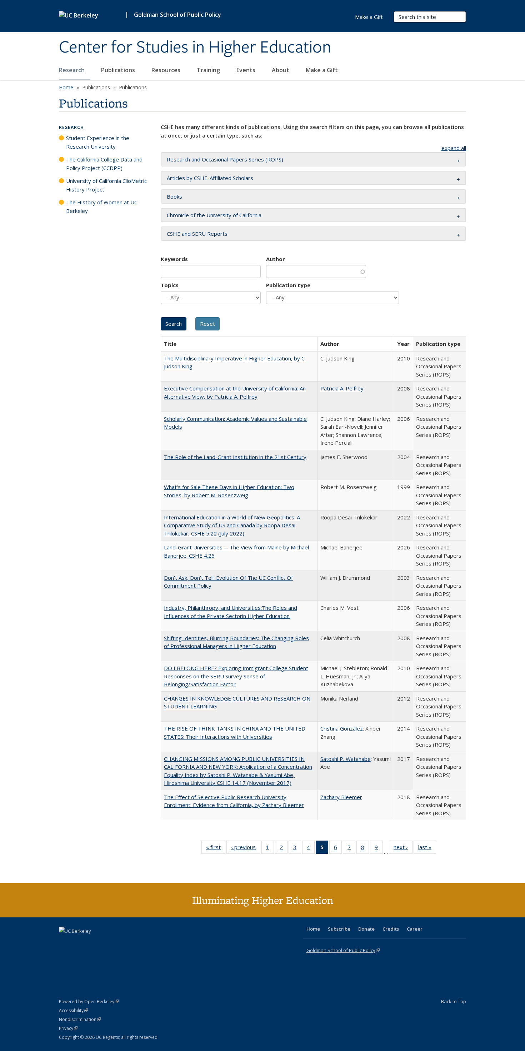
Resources (166, 70)
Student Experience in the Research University (97, 142)
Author (275, 259)
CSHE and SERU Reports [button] (197, 233)
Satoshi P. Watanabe (345, 758)
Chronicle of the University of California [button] (214, 215)
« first (215, 848)
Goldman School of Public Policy (177, 15)
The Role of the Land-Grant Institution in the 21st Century (235, 456)
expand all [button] (453, 147)
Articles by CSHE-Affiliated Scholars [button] (210, 177)
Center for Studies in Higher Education (195, 47)
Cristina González (341, 728)
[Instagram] (107, 943)
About (281, 70)
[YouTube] (93, 943)
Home (66, 87)
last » (427, 848)
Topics (170, 285)
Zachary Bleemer (341, 797)
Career (414, 929)
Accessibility (73, 1010)
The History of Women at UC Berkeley (102, 206)
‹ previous (245, 848)
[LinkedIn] (79, 943)
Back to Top (453, 1001)
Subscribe (339, 929)
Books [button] (174, 196)
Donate (366, 929)
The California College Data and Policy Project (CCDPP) (104, 163)
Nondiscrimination (80, 1019)
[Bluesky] (121, 943)
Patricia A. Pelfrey (342, 388)
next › (403, 848)
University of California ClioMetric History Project (106, 185)
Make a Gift (322, 70)
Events (246, 70)
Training (209, 70)
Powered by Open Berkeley (89, 1001)
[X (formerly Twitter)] (65, 943)
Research (72, 70)
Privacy (68, 1028)
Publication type (288, 285)
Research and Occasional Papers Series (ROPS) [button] (225, 159)
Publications (118, 70)
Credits (390, 929)
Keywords (174, 259)
